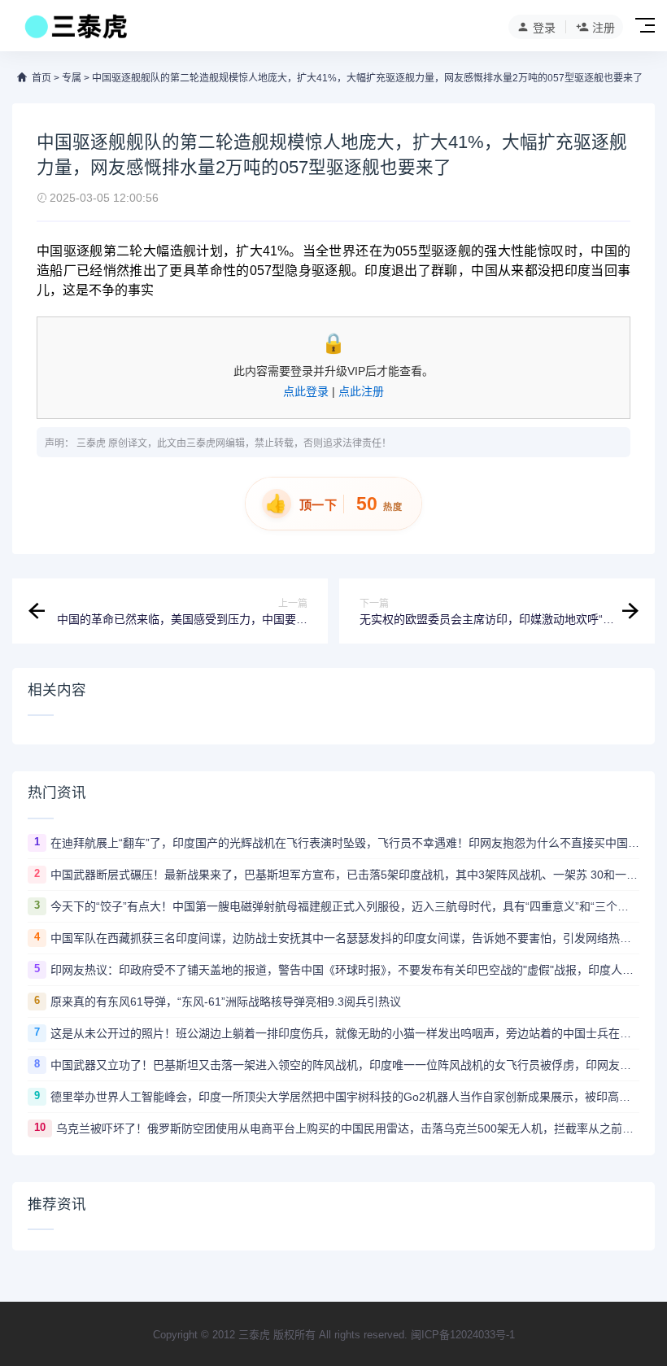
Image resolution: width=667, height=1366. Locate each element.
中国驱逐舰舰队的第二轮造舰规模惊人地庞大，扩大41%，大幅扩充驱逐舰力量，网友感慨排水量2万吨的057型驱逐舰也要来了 (367, 78)
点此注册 (361, 391)
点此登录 (306, 391)
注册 (603, 27)
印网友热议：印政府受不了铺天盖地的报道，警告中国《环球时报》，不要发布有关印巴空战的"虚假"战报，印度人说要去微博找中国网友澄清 (344, 969)
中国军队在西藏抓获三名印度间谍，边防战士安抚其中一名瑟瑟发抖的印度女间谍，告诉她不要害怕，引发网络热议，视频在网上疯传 (344, 938)
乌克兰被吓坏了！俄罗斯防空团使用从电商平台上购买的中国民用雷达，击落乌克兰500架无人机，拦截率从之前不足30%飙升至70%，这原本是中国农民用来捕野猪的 (347, 1128)
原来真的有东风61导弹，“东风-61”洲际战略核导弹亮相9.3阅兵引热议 (225, 1001)
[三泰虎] (74, 31)
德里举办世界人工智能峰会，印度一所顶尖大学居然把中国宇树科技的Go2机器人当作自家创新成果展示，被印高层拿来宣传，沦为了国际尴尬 (344, 1096)
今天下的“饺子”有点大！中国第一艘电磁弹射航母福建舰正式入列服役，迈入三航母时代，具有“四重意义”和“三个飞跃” (344, 906)
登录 (544, 27)
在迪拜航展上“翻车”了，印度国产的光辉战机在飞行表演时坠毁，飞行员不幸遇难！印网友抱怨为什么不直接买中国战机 (344, 842)
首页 (41, 78)
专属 (71, 78)
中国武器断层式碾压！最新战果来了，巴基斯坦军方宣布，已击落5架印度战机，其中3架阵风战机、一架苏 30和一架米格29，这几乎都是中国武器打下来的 (344, 874)
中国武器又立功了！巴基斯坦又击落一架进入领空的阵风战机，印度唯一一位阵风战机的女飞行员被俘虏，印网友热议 (344, 1064)
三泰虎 (91, 443)
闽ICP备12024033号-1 (463, 1335)
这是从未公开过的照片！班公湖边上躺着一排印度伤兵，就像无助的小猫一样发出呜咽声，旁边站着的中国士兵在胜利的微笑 (344, 1033)
